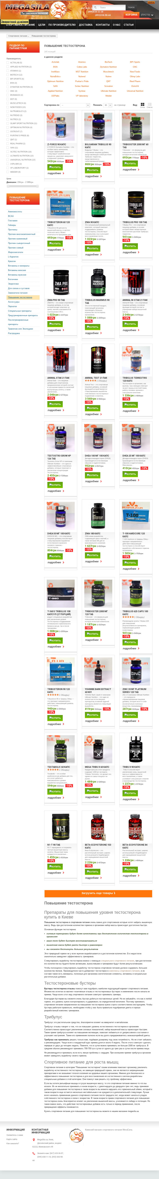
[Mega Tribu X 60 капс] (98, 749)
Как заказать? (13, 1143)
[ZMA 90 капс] (98, 204)
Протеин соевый (15, 248)
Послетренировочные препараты (18, 322)
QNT (13, 140)
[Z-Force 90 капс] (60, 126)
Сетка (142, 107)
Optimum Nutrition (21, 127)
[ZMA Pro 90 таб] (60, 282)
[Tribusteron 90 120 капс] (60, 671)
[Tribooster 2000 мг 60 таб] (136, 126)
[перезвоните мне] (13, 21)
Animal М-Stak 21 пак (135, 300)
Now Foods (18, 107)
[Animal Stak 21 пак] (60, 360)
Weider (15, 172)
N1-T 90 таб (53, 845)
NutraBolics (18, 111)
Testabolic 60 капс (58, 767)
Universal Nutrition (22, 160)
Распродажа (14, 333)
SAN (14, 148)
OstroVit (16, 131)
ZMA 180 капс (92, 533)
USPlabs (16, 164)
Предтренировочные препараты (23, 315)
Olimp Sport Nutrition (23, 123)
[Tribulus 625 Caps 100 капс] (136, 593)
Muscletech (18, 103)
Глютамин (12, 220)
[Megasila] (35, 9)
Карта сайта (12, 1139)
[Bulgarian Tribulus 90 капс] (98, 126)
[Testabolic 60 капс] (60, 749)
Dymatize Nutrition (21, 87)
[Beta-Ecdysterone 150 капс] (98, 827)
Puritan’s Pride (19, 135)
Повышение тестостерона (20, 297)
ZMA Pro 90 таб (56, 300)
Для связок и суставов (19, 288)
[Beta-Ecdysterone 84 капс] (136, 827)
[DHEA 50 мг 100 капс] (60, 515)
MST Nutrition (82, 72)
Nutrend (16, 115)
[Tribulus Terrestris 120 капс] (136, 360)
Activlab (16, 63)
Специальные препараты (19, 311)
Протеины (12, 229)
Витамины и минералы (18, 266)
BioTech (16, 75)
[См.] (56, 173)
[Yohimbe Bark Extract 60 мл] (98, 671)
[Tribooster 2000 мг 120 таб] (98, 593)
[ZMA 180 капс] (98, 515)
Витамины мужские (17, 275)
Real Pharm (17, 144)
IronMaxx (55, 72)
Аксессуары (13, 302)
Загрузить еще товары (98, 893)
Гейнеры (12, 225)
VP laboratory (19, 168)
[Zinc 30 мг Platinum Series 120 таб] (136, 671)
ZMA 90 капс (92, 222)
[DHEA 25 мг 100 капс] (136, 438)
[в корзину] (55, 167)
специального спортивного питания (117, 961)
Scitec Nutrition (21, 152)
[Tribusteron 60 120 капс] (60, 204)
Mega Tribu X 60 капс (97, 767)
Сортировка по (51, 105)
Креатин (12, 261)
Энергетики (13, 284)
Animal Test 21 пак (96, 378)
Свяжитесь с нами (15, 1135)
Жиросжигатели (15, 252)
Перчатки (12, 306)
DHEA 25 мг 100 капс (134, 455)
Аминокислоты (15, 211)
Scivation (108, 86)
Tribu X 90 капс (131, 767)
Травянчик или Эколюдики (20, 329)
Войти (151, 2)
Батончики (13, 279)
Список (149, 107)
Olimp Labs (135, 76)
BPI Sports (17, 79)
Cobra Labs (82, 67)
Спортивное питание (17, 36)
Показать (97, 105)
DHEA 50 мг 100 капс (58, 533)
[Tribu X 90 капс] (136, 749)
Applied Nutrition (21, 67)
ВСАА (11, 216)
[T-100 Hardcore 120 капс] (136, 515)
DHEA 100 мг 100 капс (97, 455)
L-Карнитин (13, 257)
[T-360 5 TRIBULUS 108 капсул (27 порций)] (60, 593)
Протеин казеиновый (17, 239)
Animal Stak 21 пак (58, 378)
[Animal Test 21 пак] (98, 360)
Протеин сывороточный (19, 243)
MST (13, 99)
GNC (13, 91)
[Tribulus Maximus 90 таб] (98, 282)
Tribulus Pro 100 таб (135, 222)
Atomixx (15, 71)
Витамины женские (17, 270)
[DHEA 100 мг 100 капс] (98, 438)
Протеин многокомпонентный (21, 234)
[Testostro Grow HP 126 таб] (60, 438)
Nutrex (15, 119)
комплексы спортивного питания (124, 971)
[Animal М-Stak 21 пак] (136, 282)
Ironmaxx (16, 95)
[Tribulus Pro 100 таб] (136, 204)
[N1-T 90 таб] (60, 827)
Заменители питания (17, 293)
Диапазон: (12, 182)
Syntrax (81, 91)
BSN (13, 83)
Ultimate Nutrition (22, 156)
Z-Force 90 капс (56, 144)
